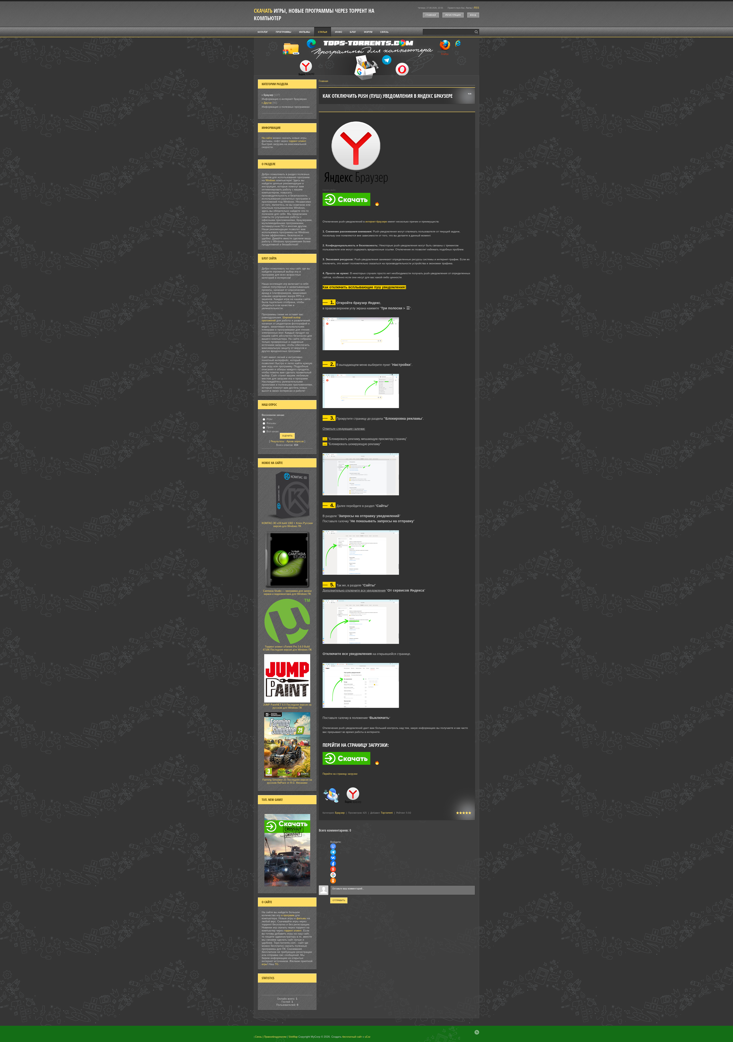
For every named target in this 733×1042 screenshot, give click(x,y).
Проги (269, 427)
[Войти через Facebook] (333, 863)
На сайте (267, 138)
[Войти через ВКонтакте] (333, 858)
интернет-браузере (376, 221)
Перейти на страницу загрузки (340, 773)
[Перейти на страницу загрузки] (397, 767)
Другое (268, 102)
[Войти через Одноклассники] (333, 881)
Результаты (277, 441)
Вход (473, 15)
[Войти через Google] (333, 875)
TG (276, 964)
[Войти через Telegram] (333, 852)
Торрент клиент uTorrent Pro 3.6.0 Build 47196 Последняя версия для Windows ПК (287, 648)
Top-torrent (387, 812)
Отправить (339, 900)
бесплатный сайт (352, 1036)
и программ (288, 915)
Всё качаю (272, 431)
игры (264, 964)
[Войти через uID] (333, 846)
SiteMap (293, 1036)
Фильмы (271, 423)
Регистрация (453, 15)
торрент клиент (297, 141)
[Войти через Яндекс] (333, 869)
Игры (269, 419)
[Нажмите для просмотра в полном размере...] (363, 350)
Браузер (340, 812)
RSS (476, 7)
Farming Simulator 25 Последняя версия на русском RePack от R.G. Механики (287, 781)
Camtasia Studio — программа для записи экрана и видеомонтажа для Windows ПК (287, 592)
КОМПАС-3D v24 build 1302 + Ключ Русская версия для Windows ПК (287, 525)
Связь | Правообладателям (270, 1036)
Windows (270, 180)
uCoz (368, 1036)
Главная (431, 15)
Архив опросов (295, 441)
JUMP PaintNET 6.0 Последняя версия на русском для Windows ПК (287, 706)
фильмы (301, 918)
